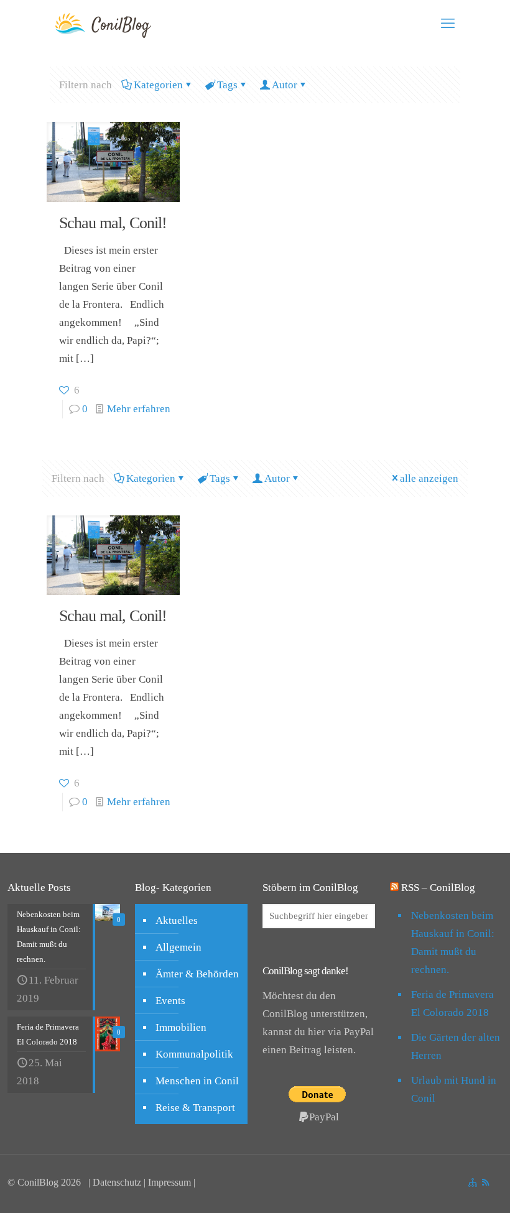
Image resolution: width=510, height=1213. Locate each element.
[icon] (472, 1183)
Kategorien (158, 85)
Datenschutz (117, 1182)
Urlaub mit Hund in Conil (453, 1089)
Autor (284, 85)
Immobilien (180, 1027)
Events (170, 1001)
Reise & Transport (195, 1108)
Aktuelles (176, 920)
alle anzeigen (429, 478)
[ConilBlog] (111, 23)
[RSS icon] (485, 1183)
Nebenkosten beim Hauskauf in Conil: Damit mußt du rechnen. (452, 942)
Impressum (169, 1182)
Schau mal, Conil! (113, 223)
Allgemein (178, 947)
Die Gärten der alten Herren (455, 1046)
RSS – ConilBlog (438, 887)
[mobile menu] (447, 23)
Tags (227, 85)
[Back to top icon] (425, 1187)
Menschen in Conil (197, 1081)
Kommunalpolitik (194, 1054)
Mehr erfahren (138, 409)
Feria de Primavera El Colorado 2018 (452, 1003)
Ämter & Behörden (197, 974)
